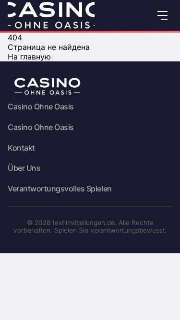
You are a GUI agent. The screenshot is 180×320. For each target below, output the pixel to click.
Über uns (24, 168)
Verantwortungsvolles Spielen (60, 189)
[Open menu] (162, 15)
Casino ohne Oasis (41, 107)
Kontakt (21, 148)
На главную (29, 56)
